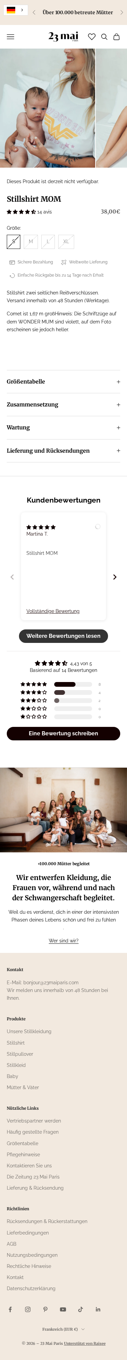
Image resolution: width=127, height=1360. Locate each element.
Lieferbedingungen (28, 1233)
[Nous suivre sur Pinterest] (45, 1309)
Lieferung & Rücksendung (35, 1188)
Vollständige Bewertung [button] (53, 611)
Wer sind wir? (64, 940)
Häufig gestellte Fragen (33, 1132)
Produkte (16, 1018)
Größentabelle (22, 1143)
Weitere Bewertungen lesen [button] (63, 636)
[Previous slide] (12, 577)
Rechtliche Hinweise (29, 1266)
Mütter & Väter (23, 1087)
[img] (41, 527)
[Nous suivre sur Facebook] (10, 1309)
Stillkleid (16, 1065)
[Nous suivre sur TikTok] (80, 1309)
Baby (12, 1076)
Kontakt (15, 1277)
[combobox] (15, 10)
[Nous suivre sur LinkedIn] (98, 1309)
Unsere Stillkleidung (29, 1031)
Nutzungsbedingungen (32, 1255)
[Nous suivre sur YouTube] (63, 1309)
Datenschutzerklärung (31, 1288)
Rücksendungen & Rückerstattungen (47, 1221)
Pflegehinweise (23, 1154)
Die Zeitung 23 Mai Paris (33, 1177)
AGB (11, 1244)
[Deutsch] (16, 10)
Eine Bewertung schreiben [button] (63, 733)
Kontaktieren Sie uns (29, 1165)
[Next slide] (114, 577)
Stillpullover (20, 1054)
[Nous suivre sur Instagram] (27, 1309)
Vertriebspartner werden (34, 1121)
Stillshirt (16, 1043)
